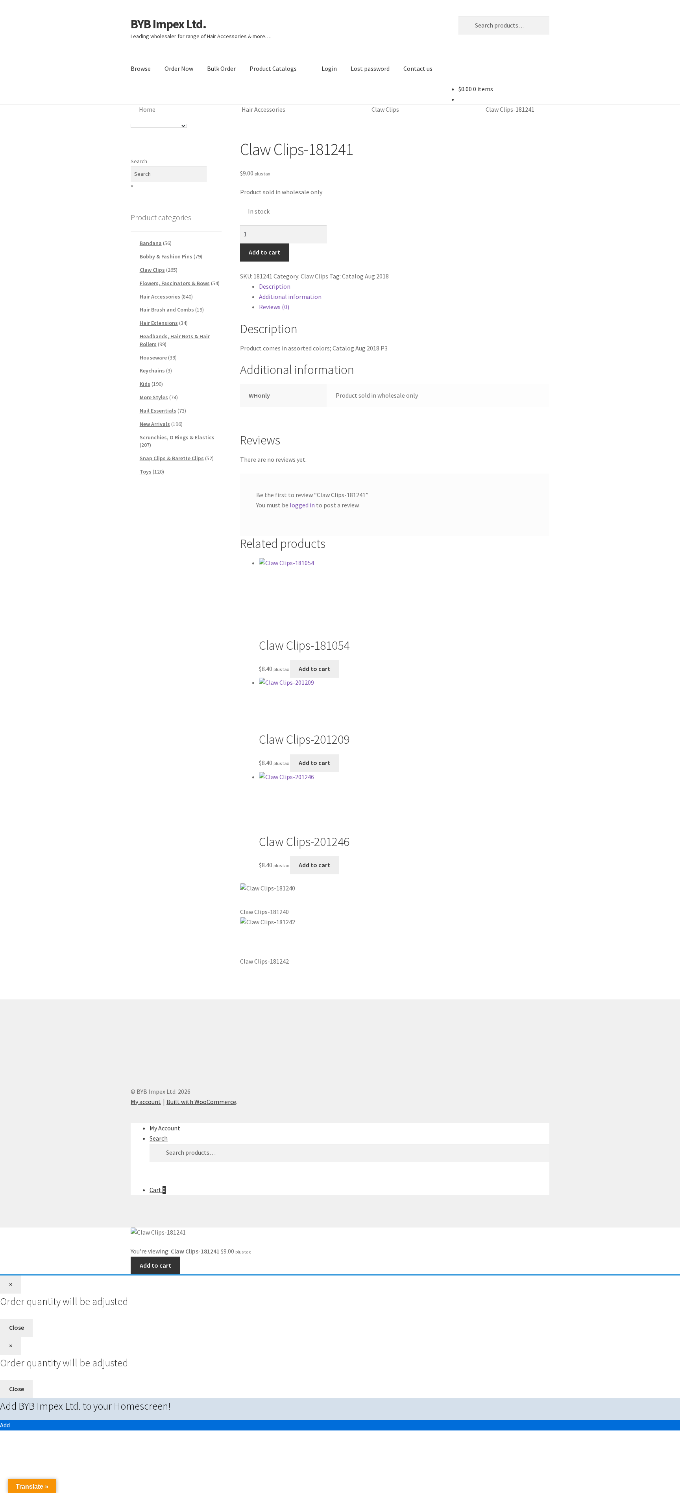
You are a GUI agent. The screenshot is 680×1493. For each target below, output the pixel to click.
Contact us (417, 68)
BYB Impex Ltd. (168, 24)
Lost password (370, 68)
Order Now (178, 68)
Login (329, 68)
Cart (158, 1190)
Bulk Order (221, 68)
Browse (141, 68)
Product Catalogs (273, 68)
